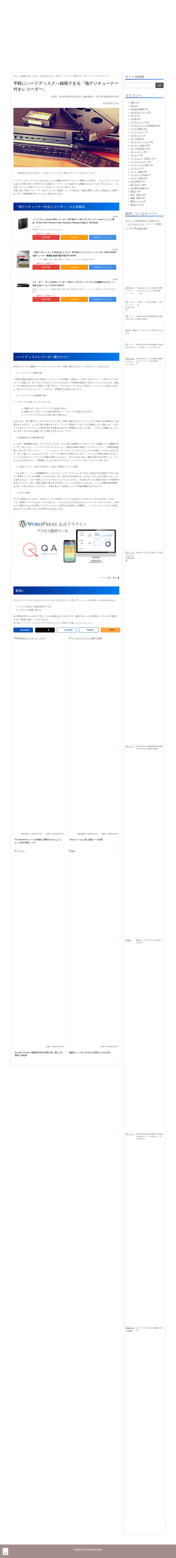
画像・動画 (135, 198)
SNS (132, 106)
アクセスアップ (137, 122)
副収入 (133, 191)
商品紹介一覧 (26, 76)
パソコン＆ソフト (138, 162)
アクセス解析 (136, 129)
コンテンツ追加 (137, 145)
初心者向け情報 (137, 188)
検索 (159, 85)
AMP (132, 103)
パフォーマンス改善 (139, 165)
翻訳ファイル (136, 201)
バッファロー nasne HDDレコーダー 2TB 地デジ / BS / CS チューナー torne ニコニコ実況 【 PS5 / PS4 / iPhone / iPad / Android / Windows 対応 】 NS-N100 (73, 221)
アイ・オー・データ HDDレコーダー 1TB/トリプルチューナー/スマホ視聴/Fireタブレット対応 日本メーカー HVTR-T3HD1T (73, 284)
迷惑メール (135, 205)
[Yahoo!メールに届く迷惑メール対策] (130, 306)
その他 (133, 119)
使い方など (135, 185)
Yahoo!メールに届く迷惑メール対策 (86, 840)
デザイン (134, 155)
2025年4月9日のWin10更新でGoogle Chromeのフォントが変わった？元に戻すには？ (149, 1136)
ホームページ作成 (138, 175)
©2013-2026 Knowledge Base (88, 1549)
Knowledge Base (28, 13)
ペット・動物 (136, 172)
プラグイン (135, 168)
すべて (35, 76)
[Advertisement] (88, 44)
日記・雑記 (135, 195)
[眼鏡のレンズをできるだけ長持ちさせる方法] (128, 330)
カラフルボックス (135, 224)
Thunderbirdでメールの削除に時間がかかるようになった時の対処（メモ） (38, 841)
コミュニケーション (139, 142)
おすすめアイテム (46, 76)
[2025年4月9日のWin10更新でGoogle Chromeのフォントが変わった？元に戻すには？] (130, 344)
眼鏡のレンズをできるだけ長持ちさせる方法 (89, 1052)
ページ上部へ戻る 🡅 (109, 578)
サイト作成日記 (137, 149)
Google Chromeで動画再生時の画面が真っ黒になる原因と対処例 (39, 1053)
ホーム (15, 76)
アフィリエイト (137, 132)
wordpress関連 (137, 109)
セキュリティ (136, 152)
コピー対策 (135, 139)
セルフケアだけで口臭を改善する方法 (149, 1329)
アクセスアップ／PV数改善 (143, 126)
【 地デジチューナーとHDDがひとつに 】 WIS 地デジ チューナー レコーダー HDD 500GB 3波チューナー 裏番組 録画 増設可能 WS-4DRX (74, 254)
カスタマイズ (136, 135)
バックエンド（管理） (140, 158)
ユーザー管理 (136, 178)
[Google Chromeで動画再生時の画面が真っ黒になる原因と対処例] (130, 316)
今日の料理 (135, 181)
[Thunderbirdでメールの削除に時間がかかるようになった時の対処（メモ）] (130, 291)
